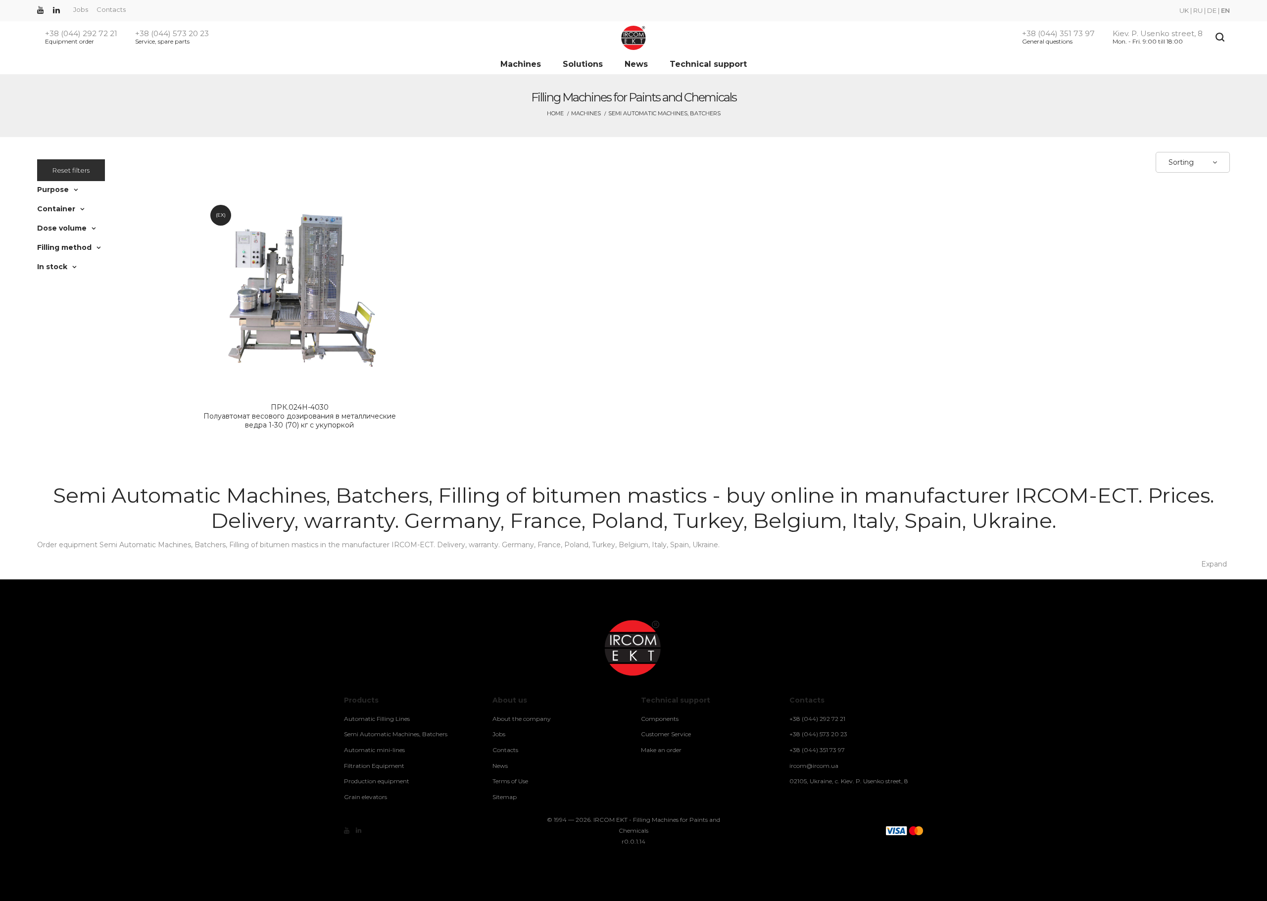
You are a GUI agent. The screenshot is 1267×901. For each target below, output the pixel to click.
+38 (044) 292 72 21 (81, 34)
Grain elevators (365, 797)
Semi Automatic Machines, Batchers (395, 734)
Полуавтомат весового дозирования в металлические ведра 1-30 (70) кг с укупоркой (299, 416)
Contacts (111, 9)
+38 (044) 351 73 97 (1058, 34)
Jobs (80, 9)
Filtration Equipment (374, 765)
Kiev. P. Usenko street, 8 (1158, 34)
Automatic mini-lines (374, 750)
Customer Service (666, 734)
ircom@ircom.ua (813, 765)
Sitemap (504, 797)
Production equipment (376, 781)
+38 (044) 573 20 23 (172, 34)
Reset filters (71, 170)
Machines (520, 64)
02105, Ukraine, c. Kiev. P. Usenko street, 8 (848, 781)
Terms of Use (510, 781)
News (636, 64)
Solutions (583, 64)
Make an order (661, 750)
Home (555, 113)
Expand (1214, 564)
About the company (521, 718)
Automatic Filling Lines (377, 718)
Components (660, 718)
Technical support (708, 64)
